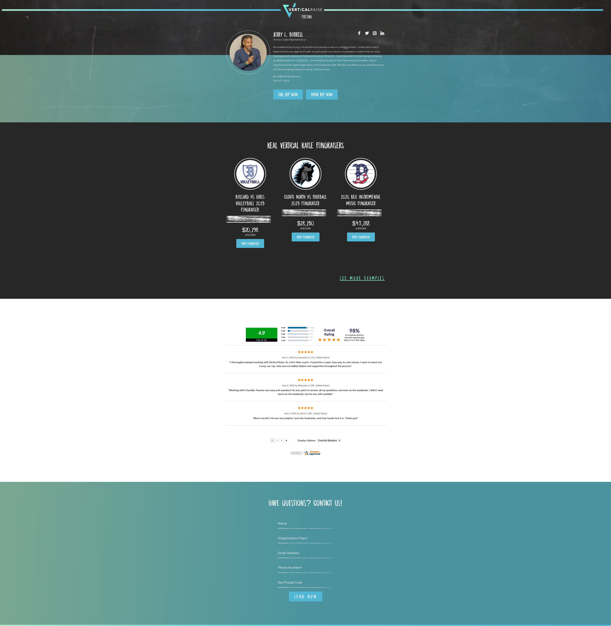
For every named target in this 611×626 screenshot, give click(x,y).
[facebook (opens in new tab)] (359, 33)
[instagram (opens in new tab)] (374, 33)
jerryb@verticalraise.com (286, 76)
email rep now (322, 94)
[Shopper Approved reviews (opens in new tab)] (305, 453)
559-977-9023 (281, 80)
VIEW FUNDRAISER (250, 243)
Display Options (307, 440)
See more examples (362, 278)
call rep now (288, 94)
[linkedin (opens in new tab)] (382, 33)
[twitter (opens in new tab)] (366, 33)
